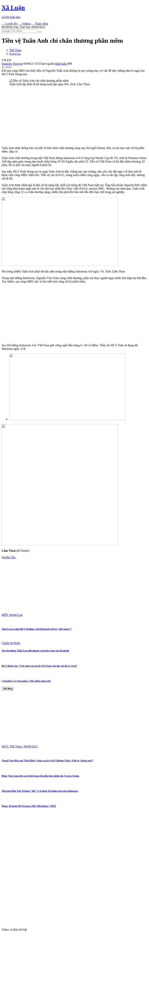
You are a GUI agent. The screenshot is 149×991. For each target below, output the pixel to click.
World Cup (15, 53)
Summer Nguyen (12, 63)
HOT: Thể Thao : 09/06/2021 (20, 746)
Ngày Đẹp (41, 23)
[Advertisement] (74, 116)
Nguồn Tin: (9, 557)
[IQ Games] (3, 24)
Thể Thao (15, 50)
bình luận (61, 63)
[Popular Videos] (19, 24)
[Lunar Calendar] (33, 24)
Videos (26, 23)
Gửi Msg (7, 688)
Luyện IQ (11, 23)
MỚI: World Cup (12, 614)
